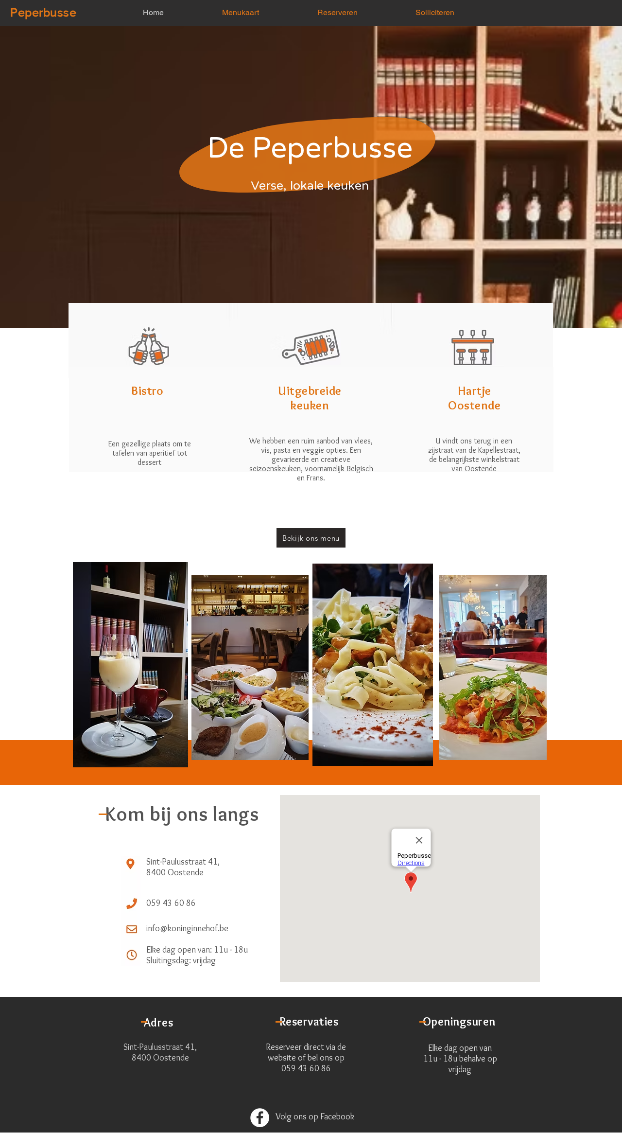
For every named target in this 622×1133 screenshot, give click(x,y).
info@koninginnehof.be (187, 928)
